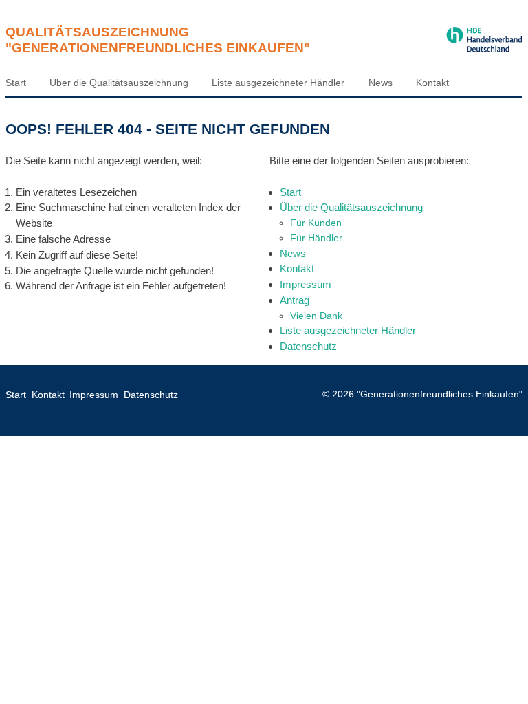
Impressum (305, 284)
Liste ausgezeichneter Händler (278, 83)
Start (16, 83)
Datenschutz (308, 346)
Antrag (294, 300)
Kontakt (432, 83)
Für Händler (316, 237)
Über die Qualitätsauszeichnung (119, 83)
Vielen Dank (316, 315)
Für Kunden (316, 222)
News (380, 83)
